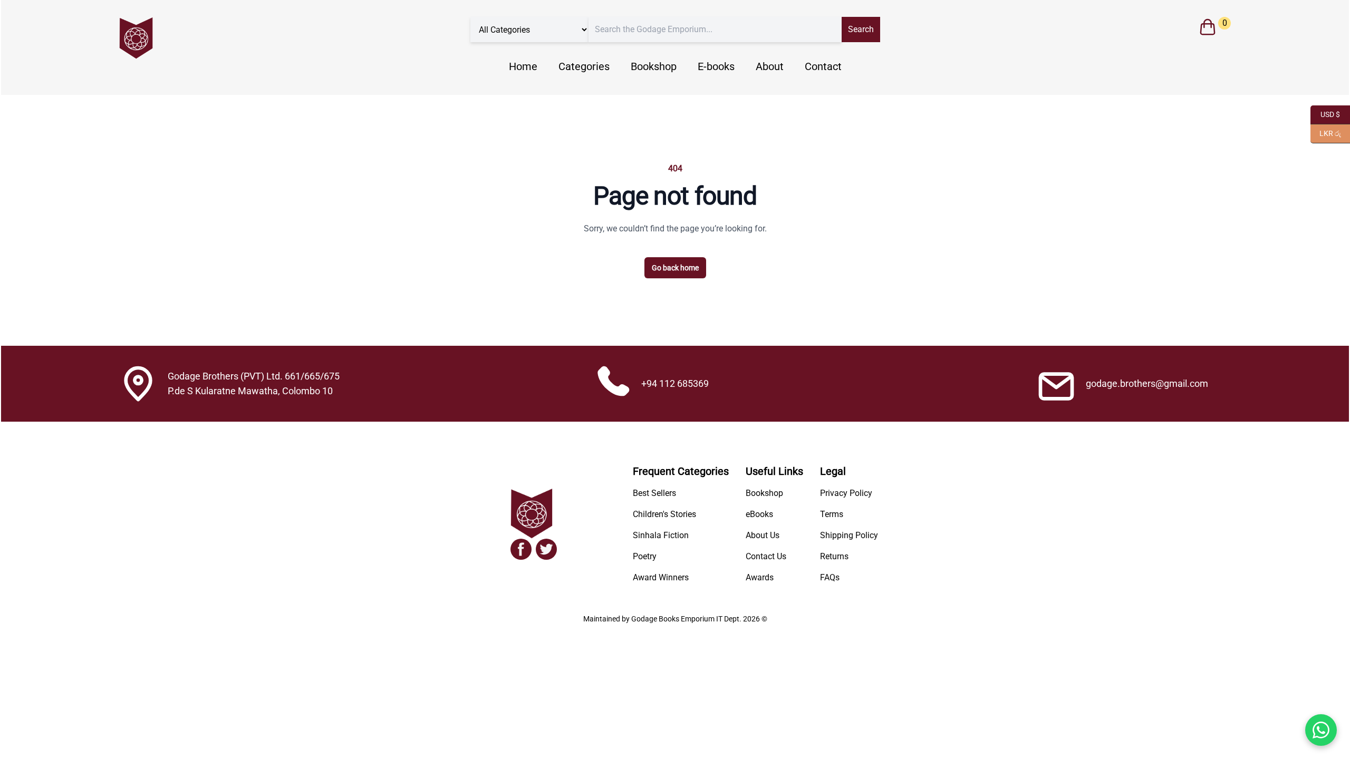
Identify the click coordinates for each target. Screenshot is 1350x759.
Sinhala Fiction (661, 535)
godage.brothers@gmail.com (1147, 383)
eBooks (759, 514)
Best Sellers (654, 493)
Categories (584, 66)
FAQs (830, 577)
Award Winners (661, 577)
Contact (823, 66)
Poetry (645, 556)
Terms (831, 514)
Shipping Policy (849, 535)
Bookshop (654, 66)
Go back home (675, 268)
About (770, 66)
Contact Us (766, 556)
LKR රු (1325, 133)
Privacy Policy (846, 493)
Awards (760, 577)
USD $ (1325, 114)
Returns (834, 556)
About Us (762, 535)
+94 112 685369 (675, 383)
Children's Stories (664, 514)
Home (523, 66)
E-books (716, 66)
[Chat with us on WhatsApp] (1321, 730)
